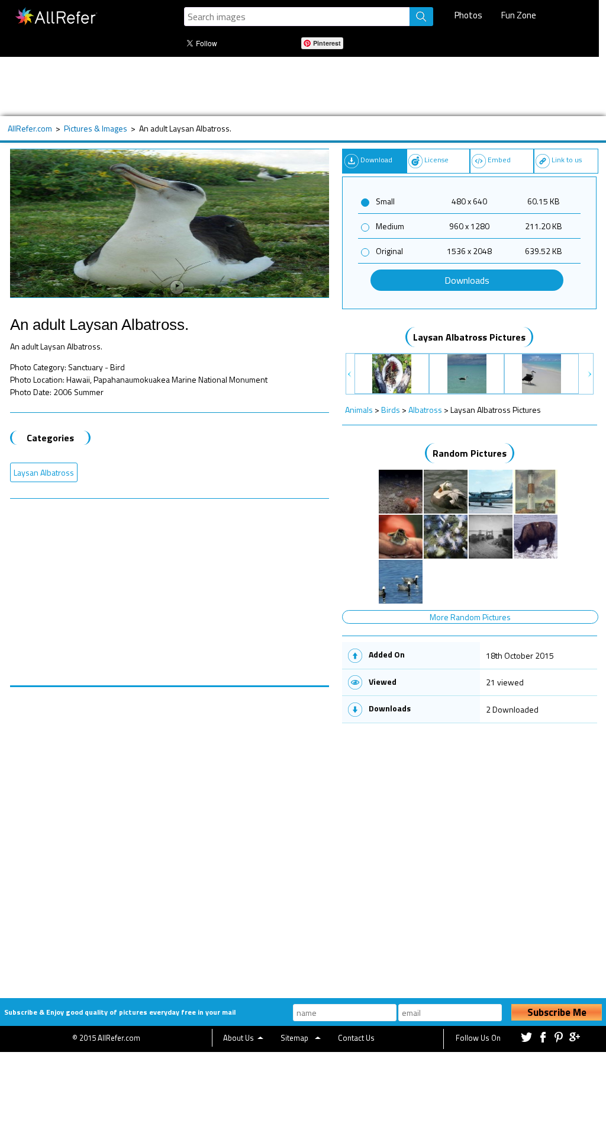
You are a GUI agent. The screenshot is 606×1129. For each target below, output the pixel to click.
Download (376, 159)
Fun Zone (518, 15)
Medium (390, 226)
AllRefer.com (30, 128)
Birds (390, 409)
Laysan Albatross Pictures (469, 337)
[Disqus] (169, 835)
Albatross (425, 409)
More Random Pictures (470, 617)
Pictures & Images (95, 128)
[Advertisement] (297, 86)
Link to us (567, 159)
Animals (359, 409)
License (436, 159)
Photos (468, 15)
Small (385, 201)
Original (389, 251)
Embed (499, 159)
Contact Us (356, 1038)
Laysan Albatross (44, 472)
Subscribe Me (556, 1012)
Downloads (466, 280)
